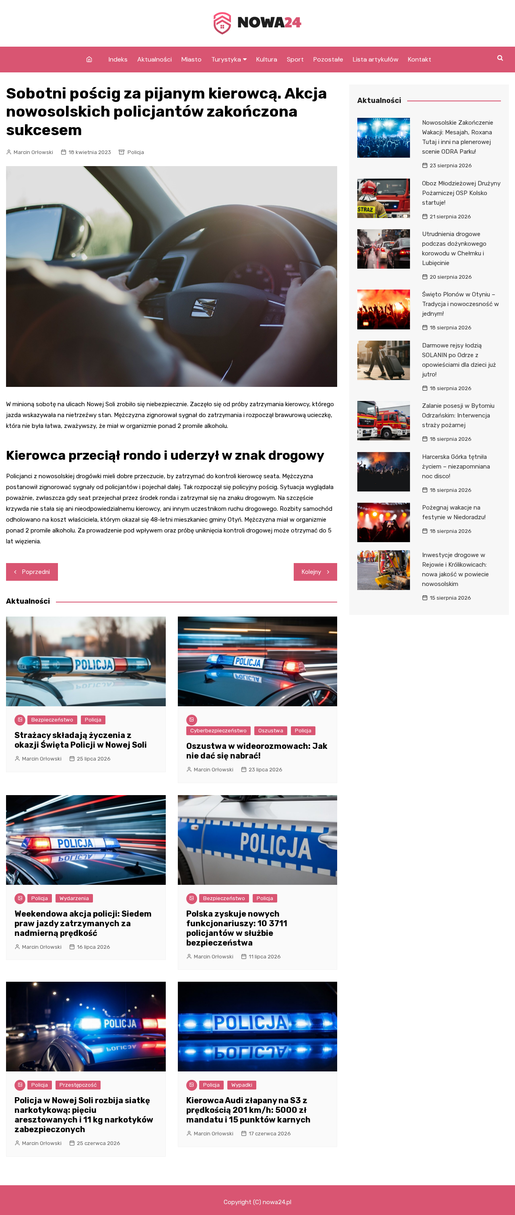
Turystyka (226, 59)
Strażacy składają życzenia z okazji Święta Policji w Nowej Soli (80, 740)
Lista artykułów (375, 59)
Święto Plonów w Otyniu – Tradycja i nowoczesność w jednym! (460, 304)
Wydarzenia (74, 898)
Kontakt (419, 59)
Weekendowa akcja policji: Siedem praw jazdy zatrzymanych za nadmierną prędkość (83, 923)
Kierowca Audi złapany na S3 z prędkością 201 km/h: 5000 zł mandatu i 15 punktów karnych (248, 1110)
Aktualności (154, 59)
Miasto (191, 59)
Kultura (266, 59)
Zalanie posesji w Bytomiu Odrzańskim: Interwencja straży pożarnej (458, 415)
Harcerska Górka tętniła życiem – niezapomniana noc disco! (456, 466)
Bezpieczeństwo (52, 720)
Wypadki (241, 1085)
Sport (295, 59)
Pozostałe (328, 59)
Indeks (118, 59)
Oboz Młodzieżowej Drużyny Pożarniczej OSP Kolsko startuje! (461, 193)
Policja (136, 152)
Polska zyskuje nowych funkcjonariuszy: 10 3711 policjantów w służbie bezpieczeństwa (236, 928)
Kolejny (311, 572)
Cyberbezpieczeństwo (218, 731)
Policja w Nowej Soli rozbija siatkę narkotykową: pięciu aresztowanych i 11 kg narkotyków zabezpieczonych (83, 1115)
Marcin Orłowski (33, 152)
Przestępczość (78, 1085)
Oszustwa (270, 731)
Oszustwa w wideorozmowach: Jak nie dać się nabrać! (257, 751)
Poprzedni (36, 572)
